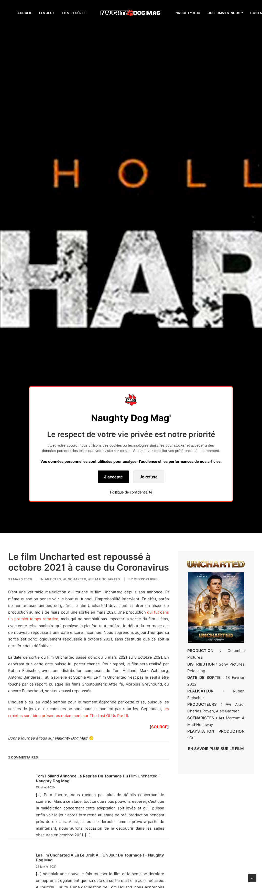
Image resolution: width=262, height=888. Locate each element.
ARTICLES (53, 579)
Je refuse (149, 477)
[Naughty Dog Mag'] (131, 13)
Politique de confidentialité (131, 492)
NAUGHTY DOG (188, 13)
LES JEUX (47, 13)
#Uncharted (74, 579)
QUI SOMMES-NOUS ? (225, 13)
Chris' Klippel (146, 579)
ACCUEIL (24, 13)
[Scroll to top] (252, 877)
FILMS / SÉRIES (74, 13)
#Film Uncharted (104, 579)
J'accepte (113, 477)
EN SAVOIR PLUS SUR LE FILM (216, 748)
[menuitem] (25, 13)
